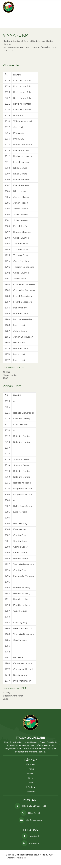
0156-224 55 (34, 813)
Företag (30, 787)
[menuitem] (53, 7)
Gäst (30, 782)
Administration (15, 857)
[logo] (25, 7)
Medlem (31, 791)
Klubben (30, 764)
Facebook (34, 836)
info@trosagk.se (34, 820)
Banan (30, 773)
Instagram (34, 843)
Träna (30, 769)
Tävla (30, 778)
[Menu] (53, 7)
